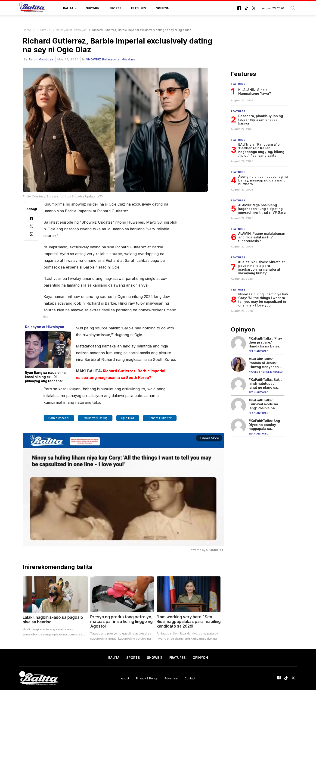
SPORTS (115, 8)
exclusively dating (95, 418)
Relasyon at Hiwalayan (71, 30)
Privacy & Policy (147, 678)
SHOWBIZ (92, 8)
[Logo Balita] (32, 8)
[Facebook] (31, 219)
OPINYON (162, 8)
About (125, 678)
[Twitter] (31, 227)
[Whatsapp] (31, 235)
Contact (190, 678)
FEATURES (138, 8)
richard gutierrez (160, 418)
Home (27, 30)
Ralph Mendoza (41, 59)
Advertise (171, 678)
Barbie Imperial (58, 418)
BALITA (68, 8)
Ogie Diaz (128, 418)
